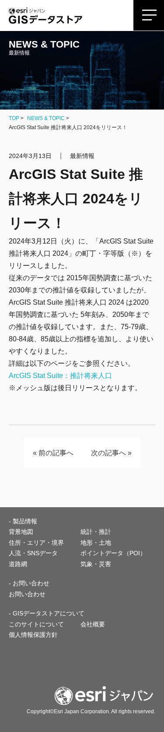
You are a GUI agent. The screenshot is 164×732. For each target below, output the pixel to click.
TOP (14, 118)
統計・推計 (95, 531)
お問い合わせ (27, 594)
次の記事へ (108, 453)
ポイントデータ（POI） (113, 553)
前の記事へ (55, 453)
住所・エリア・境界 (36, 542)
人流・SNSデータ (33, 553)
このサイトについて (36, 624)
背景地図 (21, 531)
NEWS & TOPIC (46, 118)
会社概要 (92, 624)
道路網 (18, 563)
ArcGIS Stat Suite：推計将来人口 (60, 375)
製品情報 (25, 521)
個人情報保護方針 (33, 634)
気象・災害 (95, 563)
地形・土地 (95, 542)
